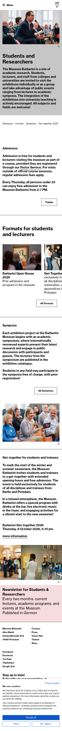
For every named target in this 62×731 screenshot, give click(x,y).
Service (35, 167)
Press (35, 632)
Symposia (31, 124)
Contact (36, 629)
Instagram (7, 652)
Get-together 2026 (48, 124)
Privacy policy (52, 683)
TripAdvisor (8, 663)
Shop (34, 643)
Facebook (7, 656)
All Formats (46, 303)
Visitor (25, 167)
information (19, 536)
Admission (7, 124)
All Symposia (45, 391)
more (6, 536)
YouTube (7, 659)
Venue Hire (37, 636)
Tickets (47, 202)
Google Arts (8, 667)
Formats (19, 124)
